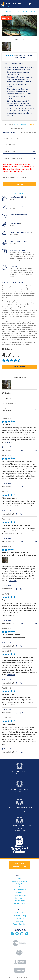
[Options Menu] (36, 450)
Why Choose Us (19, 904)
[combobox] (19, 398)
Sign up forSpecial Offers (19, 865)
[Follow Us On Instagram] (22, 934)
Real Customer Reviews (19, 913)
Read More (8, 442)
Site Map (19, 921)
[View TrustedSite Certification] (19, 970)
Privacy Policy (19, 918)
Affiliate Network (19, 901)
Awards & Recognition (19, 881)
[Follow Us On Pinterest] (26, 934)
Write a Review (19, 57)
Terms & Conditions (19, 924)
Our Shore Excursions (19, 895)
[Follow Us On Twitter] (17, 934)
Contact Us (19, 884)
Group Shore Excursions (19, 890)
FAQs (19, 887)
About (20, 878)
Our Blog (19, 892)
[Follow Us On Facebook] (12, 934)
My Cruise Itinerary (28, 133)
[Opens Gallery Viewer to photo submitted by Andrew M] (6, 46)
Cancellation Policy (19, 916)
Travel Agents (19, 898)
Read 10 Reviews (25, 55)
